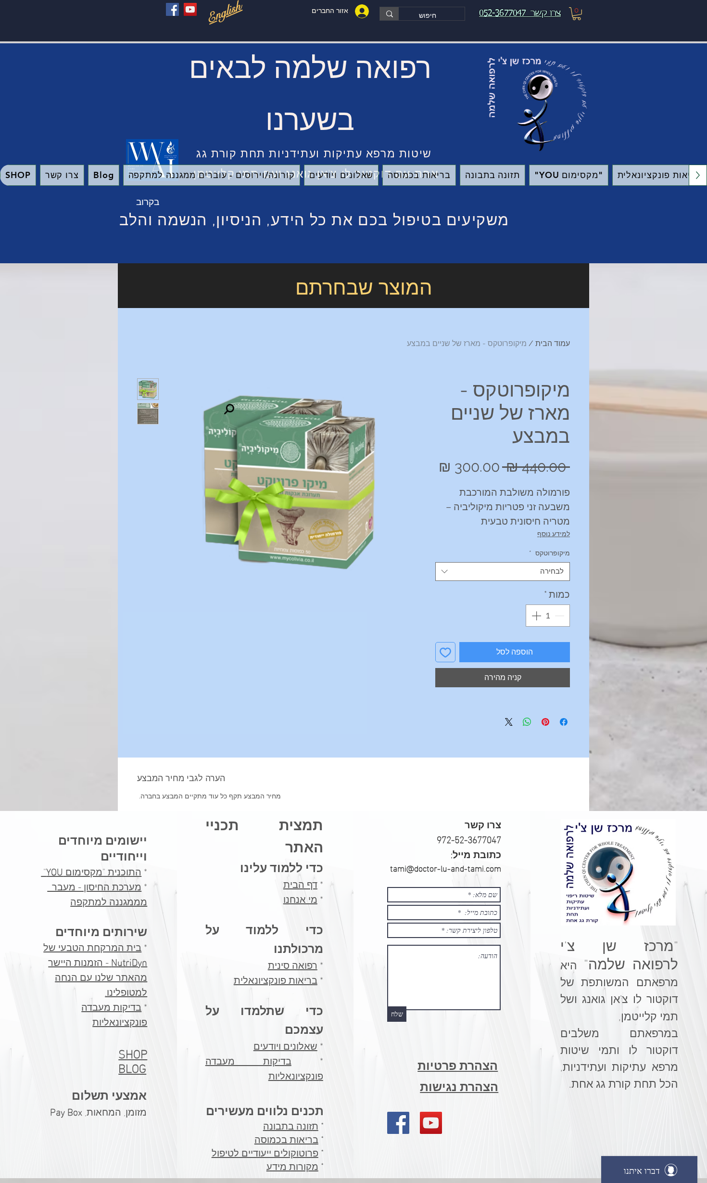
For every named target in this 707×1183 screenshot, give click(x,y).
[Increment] (535, 615)
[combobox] (502, 571)
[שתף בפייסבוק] (563, 722)
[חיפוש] (389, 13)
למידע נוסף (553, 534)
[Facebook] (172, 9)
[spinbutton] (547, 615)
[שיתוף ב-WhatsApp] (527, 722)
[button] (576, 13)
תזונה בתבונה (290, 1126)
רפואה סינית (292, 964)
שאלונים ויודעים (285, 1045)
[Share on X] (509, 722)
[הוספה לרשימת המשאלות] (445, 652)
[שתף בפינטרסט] (545, 722)
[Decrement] (560, 615)
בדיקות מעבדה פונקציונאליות (114, 1013)
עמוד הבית (552, 343)
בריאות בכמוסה (286, 1139)
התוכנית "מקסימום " (91, 870)
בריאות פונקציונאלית (275, 979)
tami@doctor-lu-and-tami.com (445, 867)
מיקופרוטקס (549, 553)
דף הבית (300, 883)
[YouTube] (190, 9)
